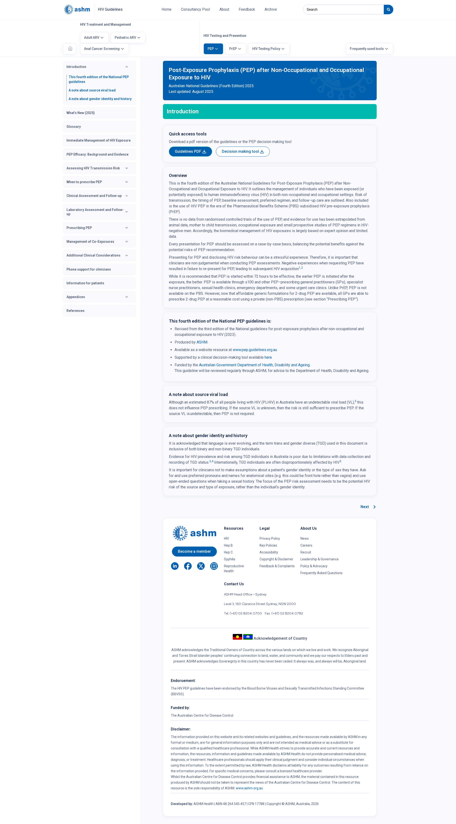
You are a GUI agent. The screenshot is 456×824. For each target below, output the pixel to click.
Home (166, 9)
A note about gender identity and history (100, 99)
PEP (211, 49)
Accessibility (269, 552)
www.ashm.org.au (249, 788)
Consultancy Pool (195, 9)
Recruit (305, 552)
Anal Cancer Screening (102, 49)
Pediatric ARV (125, 37)
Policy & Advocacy (314, 566)
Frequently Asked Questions (321, 573)
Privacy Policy (270, 538)
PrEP (233, 49)
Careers (306, 545)
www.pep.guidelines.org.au (255, 350)
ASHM (201, 342)
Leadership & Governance (319, 559)
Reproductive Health (234, 568)
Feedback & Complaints (277, 566)
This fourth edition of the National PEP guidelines (99, 79)
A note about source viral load (92, 90)
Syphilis (229, 559)
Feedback (247, 9)
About (224, 9)
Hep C (228, 552)
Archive (271, 9)
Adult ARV (91, 37)
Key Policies (268, 545)
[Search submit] (388, 9)
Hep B (228, 545)
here (268, 357)
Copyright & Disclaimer (276, 559)
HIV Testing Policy (266, 49)
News (304, 538)
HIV (226, 538)
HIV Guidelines (110, 9)
